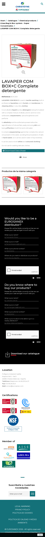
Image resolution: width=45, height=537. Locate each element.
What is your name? (11, 235)
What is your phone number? (14, 248)
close (40, 535)
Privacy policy (22, 510)
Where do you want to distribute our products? (21, 255)
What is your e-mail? (11, 242)
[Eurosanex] (22, 7)
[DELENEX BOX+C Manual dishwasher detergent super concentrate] (11, 184)
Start (3, 21)
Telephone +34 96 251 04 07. (19, 381)
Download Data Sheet (15, 151)
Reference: (6, 97)
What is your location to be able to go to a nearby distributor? (19, 320)
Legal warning (22, 506)
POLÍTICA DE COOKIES (22, 513)
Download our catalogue (25, 353)
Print (25, 157)
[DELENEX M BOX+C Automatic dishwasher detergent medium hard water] (33, 184)
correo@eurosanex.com (14, 386)
